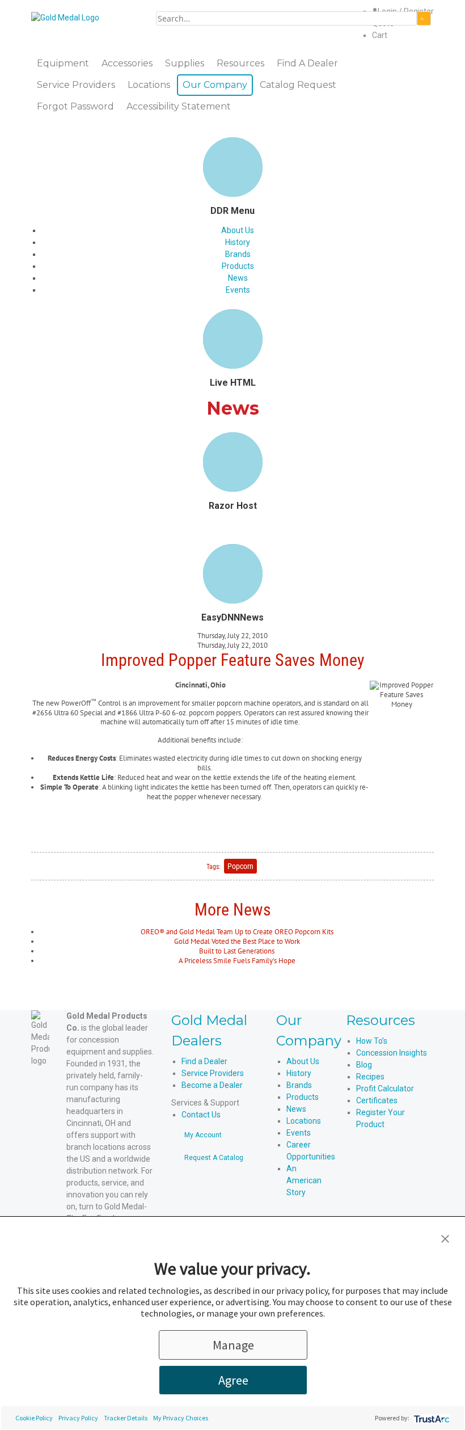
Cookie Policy (34, 1418)
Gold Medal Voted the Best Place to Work (237, 941)
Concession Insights (391, 1052)
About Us (237, 230)
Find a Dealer (204, 1061)
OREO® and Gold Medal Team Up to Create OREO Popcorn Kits (237, 932)
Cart (379, 35)
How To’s (371, 1040)
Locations (303, 1120)
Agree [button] (233, 1380)
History (237, 242)
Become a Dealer (212, 1085)
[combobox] (286, 18)
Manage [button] (233, 1345)
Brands (238, 254)
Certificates (377, 1100)
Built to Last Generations (236, 951)
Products (238, 266)
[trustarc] (430, 1417)
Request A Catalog (213, 1158)
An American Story (304, 1180)
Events (238, 289)
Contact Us (201, 1114)
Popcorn (240, 866)
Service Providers (212, 1073)
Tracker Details (125, 1418)
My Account (203, 1135)
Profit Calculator (385, 1088)
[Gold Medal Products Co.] (65, 17)
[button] (445, 1237)
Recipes (370, 1076)
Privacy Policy (78, 1418)
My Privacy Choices (180, 1418)
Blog (364, 1064)
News (238, 277)
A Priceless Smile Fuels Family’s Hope (237, 960)
